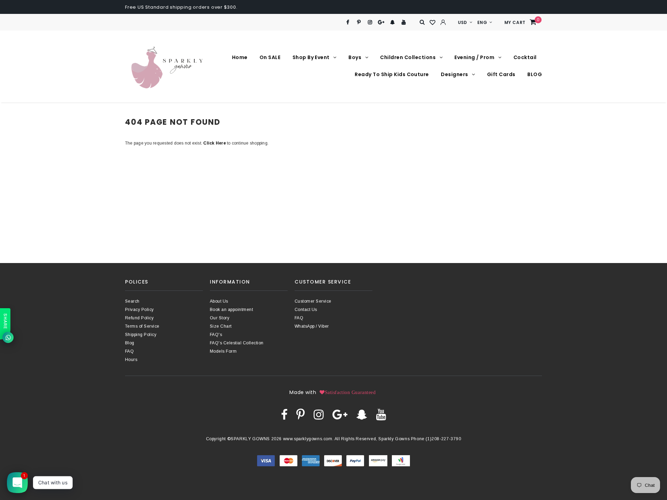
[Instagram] (370, 22)
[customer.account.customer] (443, 22)
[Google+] (381, 22)
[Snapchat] (392, 22)
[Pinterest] (359, 22)
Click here (215, 143)
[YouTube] (404, 22)
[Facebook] (348, 22)
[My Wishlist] (433, 22)
